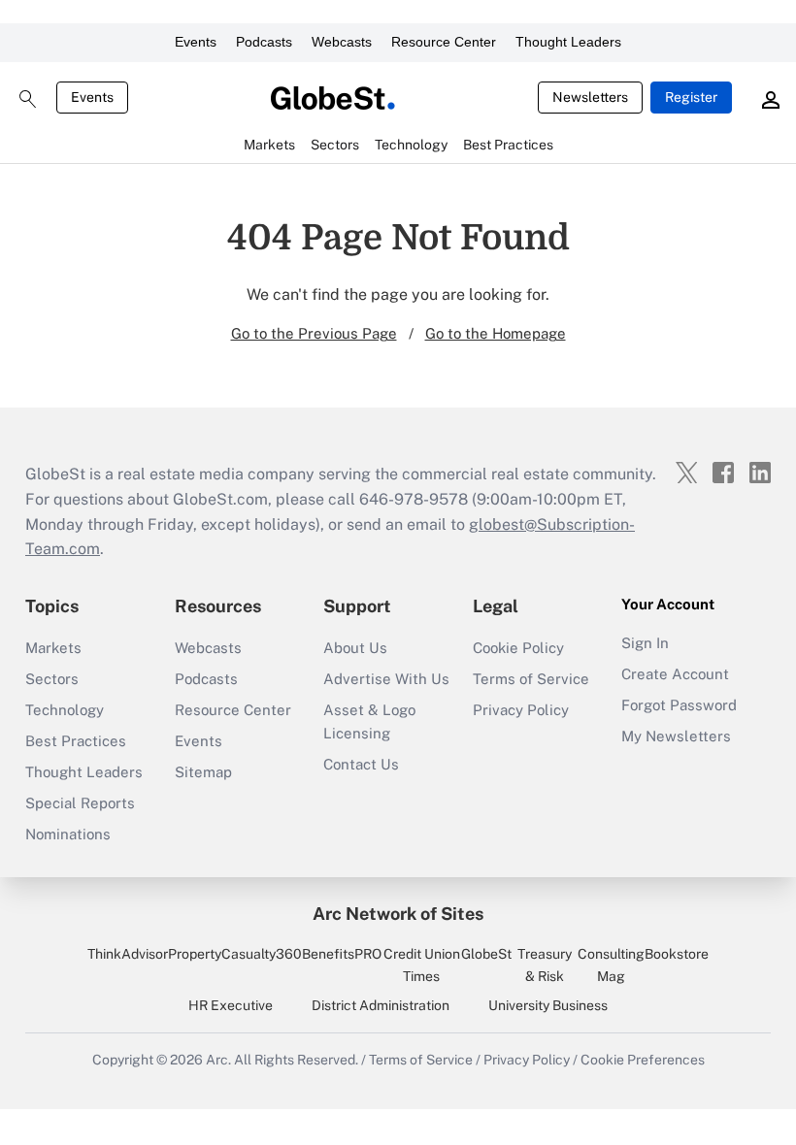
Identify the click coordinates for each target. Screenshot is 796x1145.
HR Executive (230, 1005)
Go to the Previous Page (314, 333)
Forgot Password (679, 705)
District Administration (380, 1005)
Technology (64, 710)
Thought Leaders (568, 41)
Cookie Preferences (642, 1059)
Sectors (52, 679)
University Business (548, 1005)
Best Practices (75, 741)
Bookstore (677, 954)
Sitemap (203, 772)
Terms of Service (531, 679)
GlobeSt (486, 954)
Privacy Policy (521, 710)
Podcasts (264, 41)
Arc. (218, 1059)
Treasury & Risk (544, 964)
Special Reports (80, 803)
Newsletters (590, 97)
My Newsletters (676, 736)
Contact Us (361, 764)
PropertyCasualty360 (235, 954)
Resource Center (443, 41)
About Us (355, 647)
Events (195, 41)
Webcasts (342, 41)
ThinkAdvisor (127, 954)
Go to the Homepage (495, 333)
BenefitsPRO (341, 954)
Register (691, 97)
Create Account (675, 674)
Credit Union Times (421, 964)
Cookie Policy (518, 647)
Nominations (68, 834)
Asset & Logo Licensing (369, 721)
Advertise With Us (386, 679)
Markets (53, 647)
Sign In (645, 643)
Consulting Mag (611, 964)
